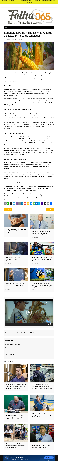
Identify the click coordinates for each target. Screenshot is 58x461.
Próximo (49, 209)
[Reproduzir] (7, 324)
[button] (29, 312)
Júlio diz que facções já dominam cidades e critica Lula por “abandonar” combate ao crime (42, 233)
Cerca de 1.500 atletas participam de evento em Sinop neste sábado (41, 414)
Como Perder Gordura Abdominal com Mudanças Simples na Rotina (15, 230)
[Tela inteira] (50, 324)
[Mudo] (48, 324)
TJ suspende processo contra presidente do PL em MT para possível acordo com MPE (41, 445)
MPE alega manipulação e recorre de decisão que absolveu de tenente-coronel (15, 445)
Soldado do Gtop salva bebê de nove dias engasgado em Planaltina (15, 259)
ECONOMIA (20, 39)
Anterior (9, 209)
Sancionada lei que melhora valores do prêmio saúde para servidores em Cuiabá (14, 416)
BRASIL (15, 39)
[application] (29, 312)
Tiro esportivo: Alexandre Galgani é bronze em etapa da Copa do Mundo (42, 259)
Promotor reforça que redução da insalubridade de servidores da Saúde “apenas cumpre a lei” (15, 386)
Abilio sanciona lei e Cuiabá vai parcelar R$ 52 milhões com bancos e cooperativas (15, 285)
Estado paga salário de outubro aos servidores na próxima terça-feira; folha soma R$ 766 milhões (42, 285)
